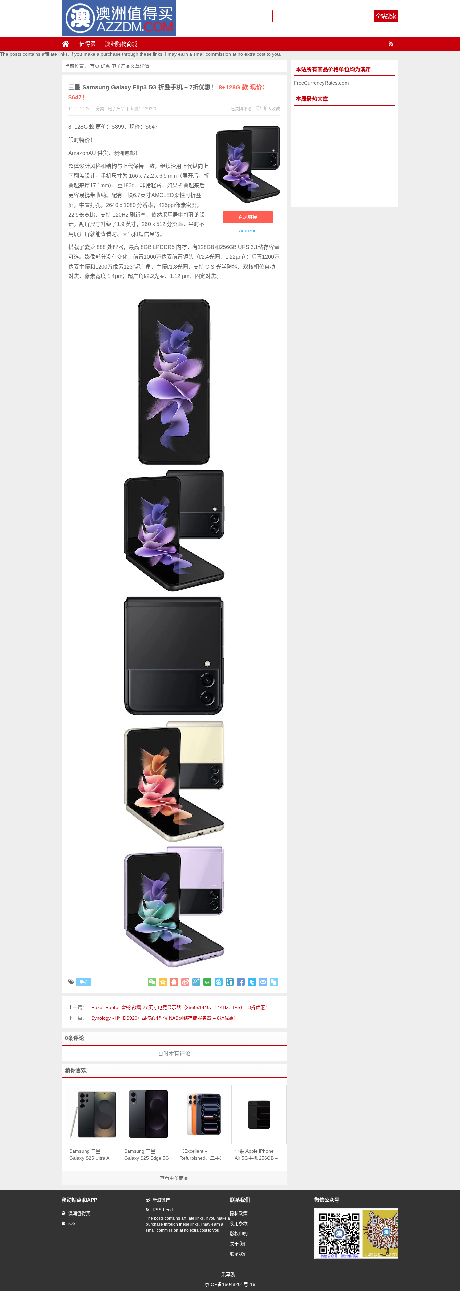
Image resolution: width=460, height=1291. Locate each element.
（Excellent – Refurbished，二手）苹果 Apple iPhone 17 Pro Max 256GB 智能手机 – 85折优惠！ (201, 1154)
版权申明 (239, 1233)
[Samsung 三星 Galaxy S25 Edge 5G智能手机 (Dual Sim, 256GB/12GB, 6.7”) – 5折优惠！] (148, 1114)
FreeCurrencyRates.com (321, 83)
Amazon (248, 230)
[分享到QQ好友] (174, 982)
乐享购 (228, 1274)
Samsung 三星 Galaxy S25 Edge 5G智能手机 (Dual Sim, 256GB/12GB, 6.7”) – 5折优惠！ (146, 1154)
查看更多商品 (174, 1178)
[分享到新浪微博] (185, 982)
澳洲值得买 (79, 1213)
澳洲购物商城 (121, 44)
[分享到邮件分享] (263, 982)
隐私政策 (239, 1213)
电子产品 (120, 66)
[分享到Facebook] (241, 982)
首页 (94, 66)
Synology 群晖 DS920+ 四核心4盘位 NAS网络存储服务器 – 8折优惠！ (164, 1018)
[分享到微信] (152, 982)
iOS (72, 1223)
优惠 (105, 66)
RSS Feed (163, 1209)
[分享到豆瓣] (207, 982)
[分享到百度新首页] (219, 982)
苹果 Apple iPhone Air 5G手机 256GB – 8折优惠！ (256, 1154)
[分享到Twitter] (252, 982)
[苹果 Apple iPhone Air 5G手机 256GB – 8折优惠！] (259, 1115)
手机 (84, 982)
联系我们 (239, 1253)
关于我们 (239, 1243)
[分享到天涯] (230, 982)
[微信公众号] (362, 1257)
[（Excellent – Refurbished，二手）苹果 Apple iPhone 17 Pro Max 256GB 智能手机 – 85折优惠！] (203, 1114)
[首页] (68, 44)
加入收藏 (271, 108)
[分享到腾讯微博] (196, 982)
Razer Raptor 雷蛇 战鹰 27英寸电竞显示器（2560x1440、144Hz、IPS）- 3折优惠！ (180, 1007)
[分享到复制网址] (274, 982)
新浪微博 (161, 1199)
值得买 (87, 44)
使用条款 (239, 1223)
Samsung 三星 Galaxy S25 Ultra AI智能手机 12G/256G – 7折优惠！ (90, 1154)
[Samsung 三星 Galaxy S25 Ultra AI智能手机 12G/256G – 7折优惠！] (93, 1114)
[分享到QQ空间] (163, 982)
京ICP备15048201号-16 (230, 1284)
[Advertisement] (344, 156)
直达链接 (247, 217)
